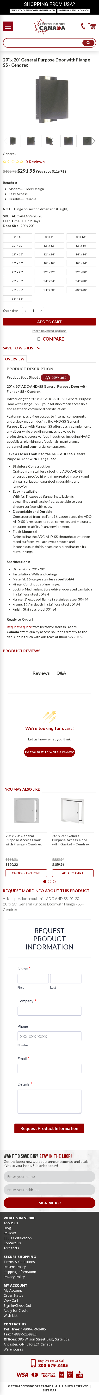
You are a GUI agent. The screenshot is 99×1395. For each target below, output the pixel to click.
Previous (5, 141)
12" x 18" (17, 254)
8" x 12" (81, 236)
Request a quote (19, 627)
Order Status (13, 1295)
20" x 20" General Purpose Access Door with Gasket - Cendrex (71, 840)
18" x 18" (49, 263)
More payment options (49, 331)
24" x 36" (17, 290)
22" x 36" (17, 281)
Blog (7, 1228)
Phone (23, 1026)
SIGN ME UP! (50, 1203)
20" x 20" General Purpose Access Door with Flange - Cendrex (24, 840)
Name (24, 968)
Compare (53, 339)
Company (27, 1000)
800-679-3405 (53, 1365)
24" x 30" (81, 281)
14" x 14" (81, 254)
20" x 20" (17, 272)
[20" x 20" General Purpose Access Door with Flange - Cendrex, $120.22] (26, 811)
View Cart (11, 1300)
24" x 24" (49, 281)
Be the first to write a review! (49, 752)
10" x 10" (17, 245)
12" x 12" (49, 245)
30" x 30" (81, 290)
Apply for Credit (16, 1310)
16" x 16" (17, 263)
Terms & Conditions (19, 1261)
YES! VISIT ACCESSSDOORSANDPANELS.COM (33, 10)
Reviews (10, 1233)
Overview (15, 359)
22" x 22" (49, 272)
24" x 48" (49, 290)
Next (93, 141)
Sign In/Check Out (17, 1305)
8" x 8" (49, 236)
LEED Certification (18, 1238)
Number (23, 1045)
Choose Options (26, 873)
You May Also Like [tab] (22, 789)
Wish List (11, 1315)
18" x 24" (81, 263)
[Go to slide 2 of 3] (49, 881)
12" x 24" (49, 254)
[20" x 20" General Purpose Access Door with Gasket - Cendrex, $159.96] (73, 811)
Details (25, 1083)
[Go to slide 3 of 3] (54, 881)
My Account (13, 1290)
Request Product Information (49, 1128)
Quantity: (11, 311)
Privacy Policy (14, 1276)
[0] (92, 26)
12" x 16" (81, 245)
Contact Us (12, 1243)
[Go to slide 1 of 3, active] (44, 881)
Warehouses (13, 1349)
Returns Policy (15, 1266)
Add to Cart (73, 873)
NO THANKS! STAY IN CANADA (73, 10)
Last (53, 987)
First (21, 987)
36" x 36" (17, 298)
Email (23, 1058)
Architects (11, 1248)
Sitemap (49, 1390)
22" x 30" (81, 272)
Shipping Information (20, 1271)
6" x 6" (17, 236)
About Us (11, 1223)
